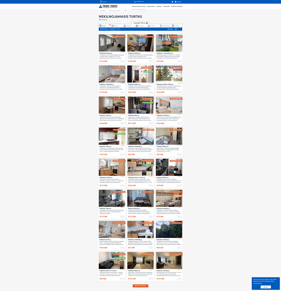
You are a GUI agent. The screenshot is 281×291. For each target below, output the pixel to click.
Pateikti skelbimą (177, 6)
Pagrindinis (102, 10)
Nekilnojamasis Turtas (139, 6)
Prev (99, 26)
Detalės (122, 61)
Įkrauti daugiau (141, 285)
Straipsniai (166, 6)
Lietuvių (104, 1)
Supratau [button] (266, 287)
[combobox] (113, 29)
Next (182, 26)
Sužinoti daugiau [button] (257, 283)
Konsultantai (151, 6)
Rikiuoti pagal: (104, 29)
